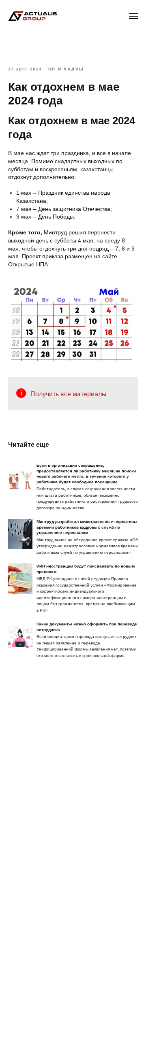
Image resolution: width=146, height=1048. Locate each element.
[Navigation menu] (133, 16)
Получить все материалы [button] (68, 394)
